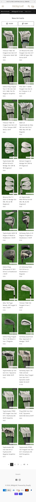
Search (18, 474)
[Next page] (27, 464)
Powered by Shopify (24, 485)
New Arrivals (5, 11)
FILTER (11, 23)
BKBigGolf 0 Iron (17, 11)
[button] (26, 23)
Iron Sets (28, 11)
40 (24, 464)
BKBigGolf (14, 485)
